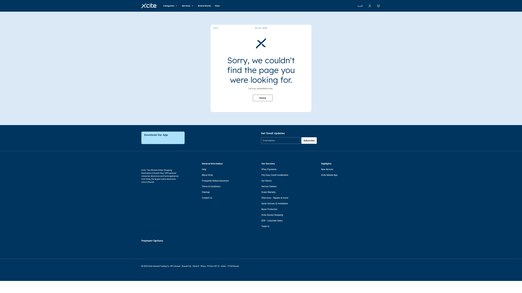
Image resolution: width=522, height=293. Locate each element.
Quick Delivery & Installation (274, 203)
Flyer (217, 6)
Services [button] (186, 6)
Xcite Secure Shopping (272, 215)
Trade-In (265, 226)
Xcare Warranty (268, 192)
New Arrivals (327, 169)
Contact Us (207, 198)
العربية (360, 6)
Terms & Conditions (211, 186)
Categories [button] (168, 6)
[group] (280, 140)
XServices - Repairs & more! (274, 198)
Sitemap (206, 192)
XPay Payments (269, 169)
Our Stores (266, 180)
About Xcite (207, 175)
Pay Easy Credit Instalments (274, 175)
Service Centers (269, 186)
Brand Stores (204, 6)
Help (204, 169)
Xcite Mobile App (329, 175)
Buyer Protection (269, 209)
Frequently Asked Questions (215, 180)
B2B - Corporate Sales (272, 220)
